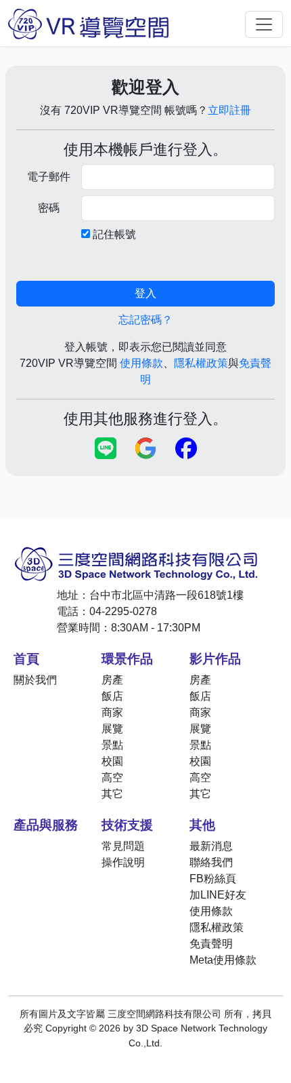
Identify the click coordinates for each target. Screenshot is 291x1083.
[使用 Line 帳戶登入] (106, 449)
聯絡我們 (211, 862)
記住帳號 (114, 234)
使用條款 (141, 363)
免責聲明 (211, 943)
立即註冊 (229, 110)
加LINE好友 (217, 895)
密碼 (49, 208)
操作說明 (123, 862)
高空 (112, 777)
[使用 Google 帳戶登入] (145, 449)
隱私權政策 (201, 363)
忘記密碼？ (145, 320)
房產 (112, 680)
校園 (112, 761)
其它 (112, 794)
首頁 (26, 659)
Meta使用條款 (222, 960)
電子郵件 (48, 176)
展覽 (112, 728)
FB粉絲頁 (212, 878)
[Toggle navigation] (264, 24)
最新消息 (211, 846)
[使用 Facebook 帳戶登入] (186, 449)
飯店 (112, 696)
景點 (112, 745)
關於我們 (35, 680)
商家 (112, 712)
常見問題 (123, 846)
